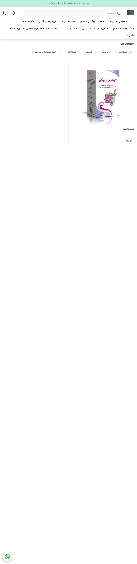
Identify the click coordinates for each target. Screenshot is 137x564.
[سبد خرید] (5, 13)
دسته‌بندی (71, 52)
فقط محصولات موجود (45, 52)
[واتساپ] (7, 556)
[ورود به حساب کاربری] (13, 12)
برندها (105, 52)
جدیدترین (123, 52)
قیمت (89, 52)
